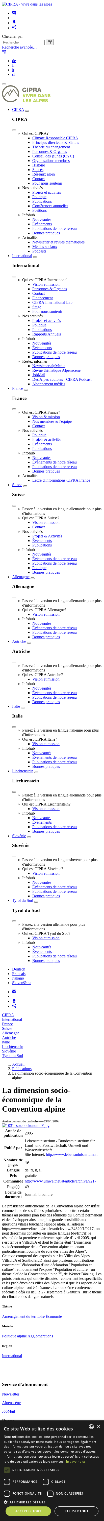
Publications (42, 201)
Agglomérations (40, 1336)
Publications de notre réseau (54, 228)
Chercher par (12, 36)
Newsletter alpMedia (48, 366)
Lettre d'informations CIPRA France (61, 480)
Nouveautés (41, 219)
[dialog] (52, 1470)
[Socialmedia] (14, 28)
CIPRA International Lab (52, 302)
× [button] (98, 1426)
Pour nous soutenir (47, 183)
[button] (52, 1502)
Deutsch (18, 969)
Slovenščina (21, 983)
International (22, 256)
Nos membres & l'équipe (52, 421)
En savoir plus (75, 1461)
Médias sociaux (44, 246)
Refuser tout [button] (76, 1511)
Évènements (42, 224)
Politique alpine (15, 1336)
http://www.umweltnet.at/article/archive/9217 (60, 1181)
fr (13, 65)
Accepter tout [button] (28, 1511)
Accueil (18, 1064)
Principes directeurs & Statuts (55, 142)
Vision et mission (46, 284)
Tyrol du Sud (22, 900)
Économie (54, 1316)
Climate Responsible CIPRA (55, 138)
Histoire (38, 165)
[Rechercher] (50, 42)
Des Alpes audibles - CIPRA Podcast (61, 379)
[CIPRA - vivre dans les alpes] (27, 4)
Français (18, 973)
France (17, 388)
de (14, 61)
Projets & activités (46, 439)
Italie (16, 706)
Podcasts (39, 251)
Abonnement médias (48, 384)
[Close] (14, 130)
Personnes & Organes (49, 151)
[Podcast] (14, 23)
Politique (39, 197)
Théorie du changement (51, 147)
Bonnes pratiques (46, 233)
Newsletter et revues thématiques (58, 242)
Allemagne (21, 577)
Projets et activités (46, 192)
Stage (36, 307)
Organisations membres (51, 160)
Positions (39, 210)
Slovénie (19, 836)
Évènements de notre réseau (54, 462)
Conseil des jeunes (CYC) (53, 156)
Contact (38, 179)
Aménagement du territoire (24, 1316)
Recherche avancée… (19, 47)
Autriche (19, 641)
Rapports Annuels (46, 334)
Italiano (18, 978)
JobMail (38, 375)
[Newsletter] (14, 13)
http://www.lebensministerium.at (71, 1154)
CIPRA (18, 109)
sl (13, 74)
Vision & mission (46, 417)
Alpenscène (11, 1403)
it (13, 70)
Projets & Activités (47, 536)
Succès (37, 169)
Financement (42, 298)
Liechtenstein (22, 771)
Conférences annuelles (50, 206)
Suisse (17, 485)
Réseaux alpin (43, 174)
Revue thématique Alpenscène (56, 370)
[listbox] (91, 1426)
